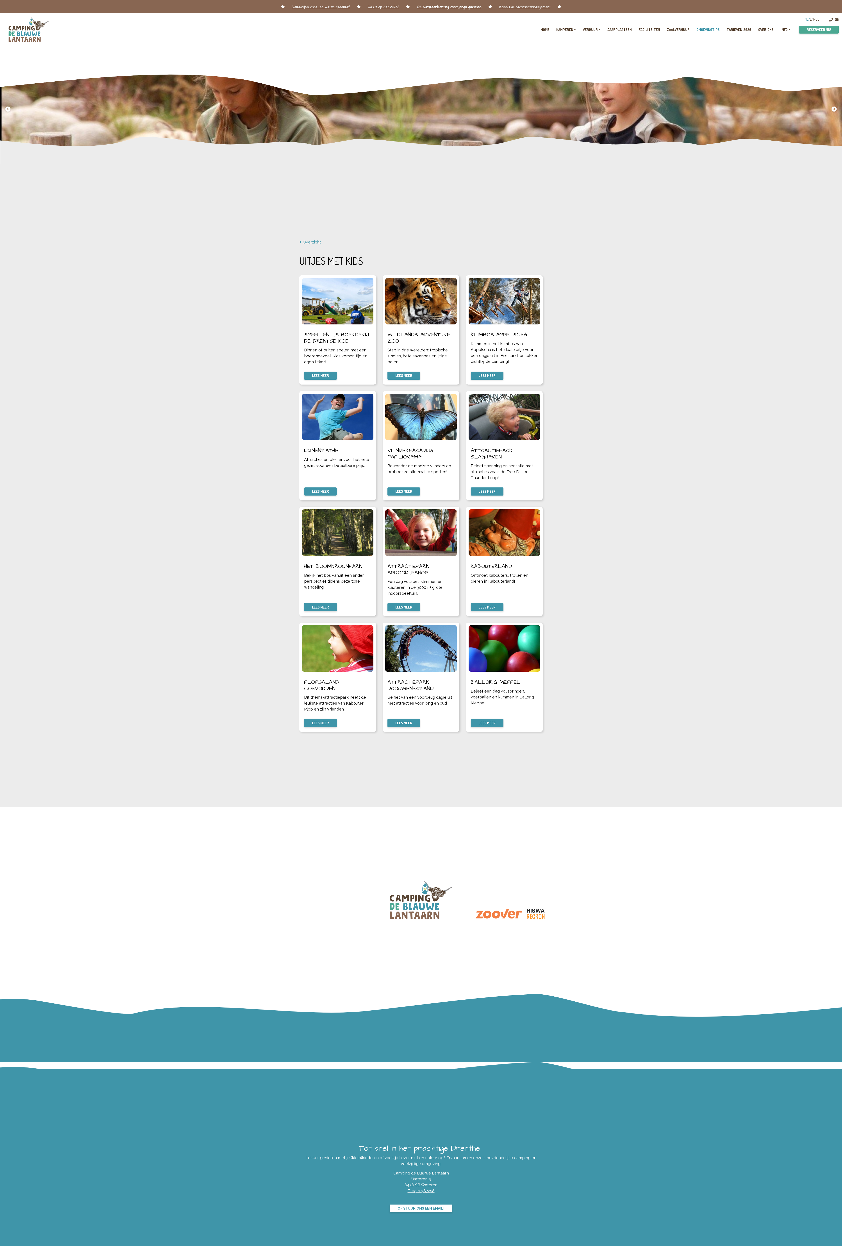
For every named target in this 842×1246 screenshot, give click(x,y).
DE (817, 19)
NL (806, 19)
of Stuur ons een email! (421, 1208)
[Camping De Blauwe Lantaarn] (29, 29)
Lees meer (320, 375)
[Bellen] (831, 19)
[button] (416, 158)
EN (812, 19)
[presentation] (8, 108)
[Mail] (836, 19)
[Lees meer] (337, 301)
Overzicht (312, 242)
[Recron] (535, 913)
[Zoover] (499, 914)
